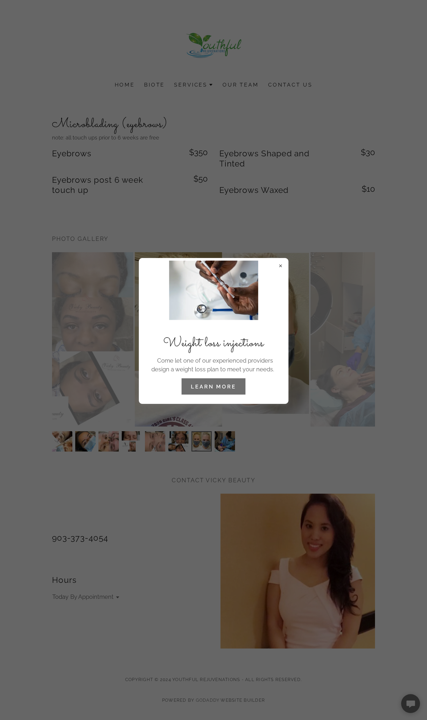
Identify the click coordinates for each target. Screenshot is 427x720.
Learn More (213, 387)
